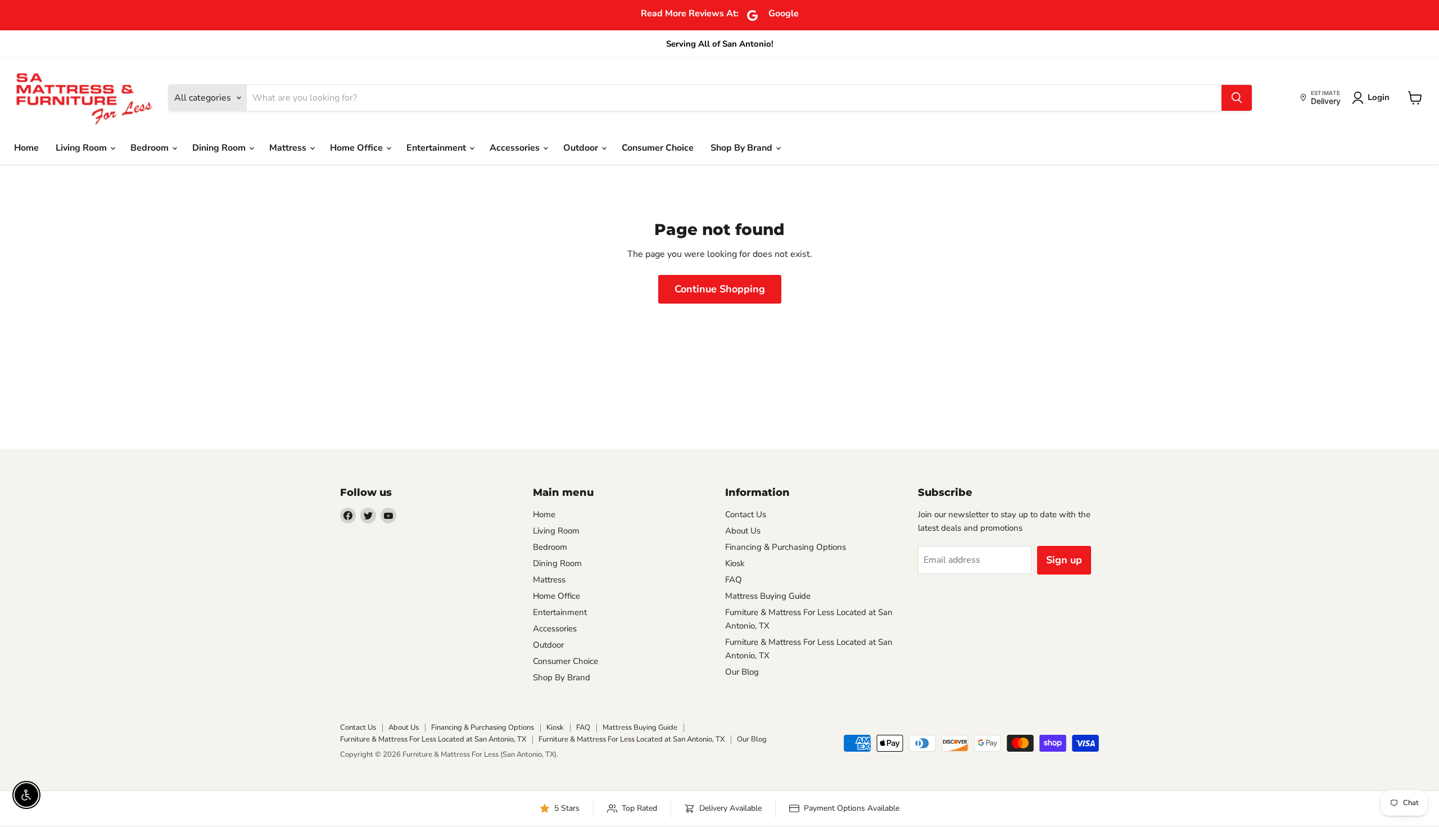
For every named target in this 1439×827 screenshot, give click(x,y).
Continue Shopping (720, 289)
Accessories (516, 148)
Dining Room (220, 148)
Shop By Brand (743, 148)
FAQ (733, 579)
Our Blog (742, 671)
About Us (743, 530)
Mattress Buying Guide (768, 596)
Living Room (82, 148)
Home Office (357, 148)
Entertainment (437, 148)
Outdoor (581, 148)
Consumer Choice (658, 148)
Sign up (1064, 560)
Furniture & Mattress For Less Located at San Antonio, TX (433, 739)
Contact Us (745, 514)
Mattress (289, 148)
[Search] (1236, 98)
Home (26, 148)
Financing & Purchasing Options (785, 547)
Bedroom (150, 148)
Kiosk (735, 563)
